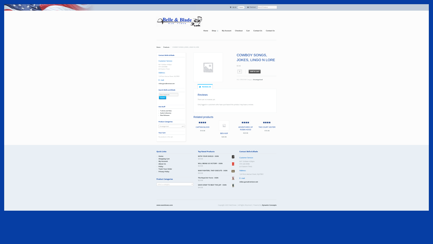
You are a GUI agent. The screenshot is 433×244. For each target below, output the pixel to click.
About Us (162, 164)
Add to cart (254, 71)
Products (166, 47)
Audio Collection (165, 113)
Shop (214, 31)
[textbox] (175, 184)
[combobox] (172, 126)
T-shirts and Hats (166, 111)
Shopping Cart (164, 159)
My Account (226, 31)
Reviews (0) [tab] (206, 87)
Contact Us (257, 31)
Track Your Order (165, 169)
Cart (248, 31)
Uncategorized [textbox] (171, 126)
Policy (161, 166)
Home (205, 31)
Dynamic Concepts (269, 205)
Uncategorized (258, 80)
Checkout (252, 7)
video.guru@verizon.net (167, 83)
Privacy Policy (164, 171)
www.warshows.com (165, 205)
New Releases (164, 115)
